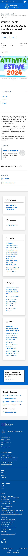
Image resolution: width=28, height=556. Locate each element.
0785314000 (9, 507)
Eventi (2, 488)
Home (2, 14)
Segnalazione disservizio (7, 522)
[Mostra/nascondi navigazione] (3, 6)
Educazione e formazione (7, 462)
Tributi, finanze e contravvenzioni (9, 457)
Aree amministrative (6, 442)
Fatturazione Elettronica (7, 548)
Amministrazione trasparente (8, 527)
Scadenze (3, 477)
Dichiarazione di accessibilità (8, 534)
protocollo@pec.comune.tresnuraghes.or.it (11, 514)
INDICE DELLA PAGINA (6, 91)
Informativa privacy (6, 529)
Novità (7, 14)
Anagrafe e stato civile (6, 455)
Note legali (3, 531)
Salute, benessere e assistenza (8, 460)
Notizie (12, 14)
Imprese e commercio (6, 464)
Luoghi (2, 486)
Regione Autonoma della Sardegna (9, 2)
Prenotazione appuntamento (8, 520)
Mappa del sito (23, 548)
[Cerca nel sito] (24, 6)
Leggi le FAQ (4, 517)
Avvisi (2, 475)
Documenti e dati (5, 447)
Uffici (2, 444)
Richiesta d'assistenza (6, 524)
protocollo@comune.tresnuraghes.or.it (14, 510)
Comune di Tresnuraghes (10, 151)
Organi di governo (5, 440)
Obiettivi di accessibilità (13, 552)
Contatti (9, 550)
